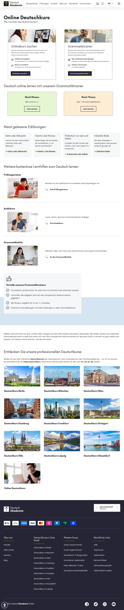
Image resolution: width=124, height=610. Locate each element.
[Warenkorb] (97, 3)
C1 (98, 361)
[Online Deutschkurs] (32, 54)
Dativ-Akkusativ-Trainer (73, 565)
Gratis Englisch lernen (73, 550)
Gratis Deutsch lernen (73, 544)
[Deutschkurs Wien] (102, 377)
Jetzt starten (32, 109)
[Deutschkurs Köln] (22, 442)
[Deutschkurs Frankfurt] (62, 409)
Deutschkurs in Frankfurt (44, 568)
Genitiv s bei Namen (46, 151)
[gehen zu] (88, 54)
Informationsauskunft (103, 565)
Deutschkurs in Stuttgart (44, 573)
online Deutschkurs (32, 361)
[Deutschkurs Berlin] (22, 377)
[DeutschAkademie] (13, 3)
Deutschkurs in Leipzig (43, 589)
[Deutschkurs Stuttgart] (102, 409)
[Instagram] (105, 604)
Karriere (7, 555)
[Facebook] (87, 604)
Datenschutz (99, 555)
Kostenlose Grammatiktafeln (76, 570)
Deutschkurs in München (44, 552)
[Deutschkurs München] (62, 377)
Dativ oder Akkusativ (17, 151)
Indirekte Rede (103, 151)
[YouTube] (114, 604)
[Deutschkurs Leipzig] (62, 442)
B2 (92, 361)
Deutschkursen (37, 359)
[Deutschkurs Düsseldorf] (102, 442)
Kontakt (7, 544)
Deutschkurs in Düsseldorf (45, 583)
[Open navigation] (119, 3)
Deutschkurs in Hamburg (44, 563)
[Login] (102, 3)
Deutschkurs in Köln (42, 578)
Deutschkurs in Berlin (42, 547)
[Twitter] (96, 604)
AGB (95, 544)
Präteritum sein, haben (77, 154)
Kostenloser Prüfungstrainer (76, 555)
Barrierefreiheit (100, 560)
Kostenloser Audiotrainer (74, 560)
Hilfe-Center (9, 550)
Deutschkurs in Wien (42, 558)
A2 (85, 361)
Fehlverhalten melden (103, 570)
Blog (6, 560)
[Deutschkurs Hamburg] (22, 409)
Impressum (98, 550)
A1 (82, 361)
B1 (89, 361)
